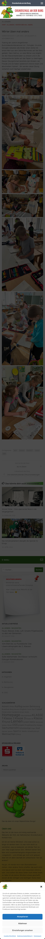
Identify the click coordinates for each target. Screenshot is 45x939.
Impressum (37, 936)
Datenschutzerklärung (24, 936)
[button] (41, 886)
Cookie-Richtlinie (10, 936)
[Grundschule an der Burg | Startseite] (16, 3)
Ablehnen (22, 923)
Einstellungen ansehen (22, 930)
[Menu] (42, 3)
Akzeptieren (22, 916)
